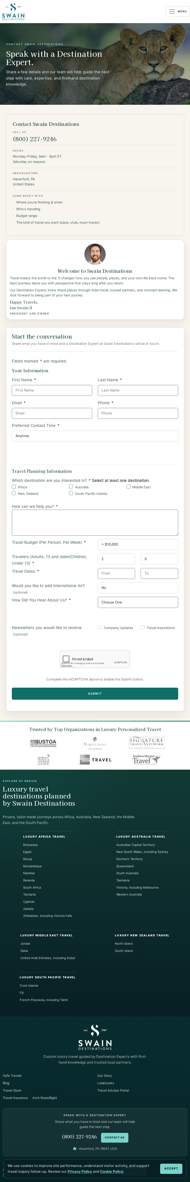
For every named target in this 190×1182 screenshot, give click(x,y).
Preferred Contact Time (36, 425)
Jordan (25, 943)
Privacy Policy (80, 1171)
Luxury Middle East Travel (46, 935)
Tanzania (29, 894)
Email (19, 402)
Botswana (30, 845)
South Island (124, 951)
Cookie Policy (111, 1171)
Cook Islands (29, 985)
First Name (24, 380)
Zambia (28, 909)
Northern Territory (129, 859)
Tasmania (123, 880)
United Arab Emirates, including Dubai (47, 958)
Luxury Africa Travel (44, 836)
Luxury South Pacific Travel (48, 977)
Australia (82, 487)
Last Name (110, 380)
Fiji (22, 993)
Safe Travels (12, 1075)
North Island (124, 943)
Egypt (27, 852)
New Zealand (28, 494)
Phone (106, 402)
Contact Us (115, 1137)
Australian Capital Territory (135, 845)
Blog (6, 1083)
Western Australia (129, 894)
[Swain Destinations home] (95, 1037)
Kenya (27, 859)
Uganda (28, 901)
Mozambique (32, 866)
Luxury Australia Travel (140, 836)
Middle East (141, 487)
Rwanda (29, 880)
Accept (171, 1168)
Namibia (29, 873)
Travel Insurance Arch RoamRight (30, 1098)
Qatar (24, 951)
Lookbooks (105, 1083)
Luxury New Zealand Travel (142, 935)
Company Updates (118, 628)
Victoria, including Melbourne (137, 887)
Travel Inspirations (161, 628)
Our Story (104, 1075)
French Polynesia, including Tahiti (44, 1000)
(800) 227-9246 (35, 139)
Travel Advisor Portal (113, 1090)
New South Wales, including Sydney (142, 852)
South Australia (127, 873)
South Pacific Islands (91, 494)
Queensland (125, 866)
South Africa (32, 887)
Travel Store (12, 1090)
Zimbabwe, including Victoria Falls (47, 916)
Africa (22, 487)
